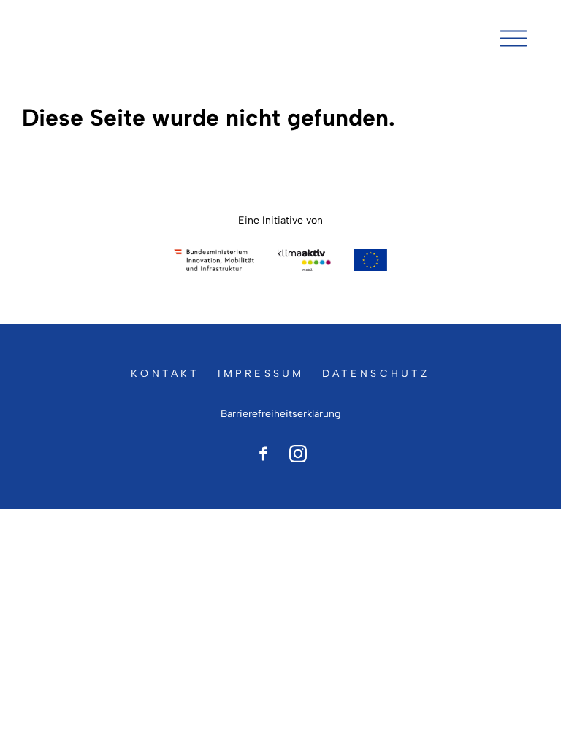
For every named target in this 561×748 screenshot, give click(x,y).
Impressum (261, 373)
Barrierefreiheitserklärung (280, 414)
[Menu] (514, 38)
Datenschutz (376, 373)
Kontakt (165, 373)
